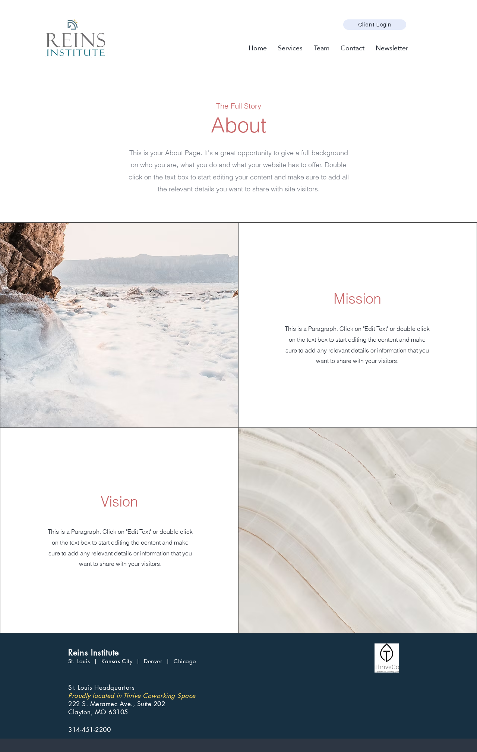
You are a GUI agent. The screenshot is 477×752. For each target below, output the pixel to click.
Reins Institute (93, 652)
